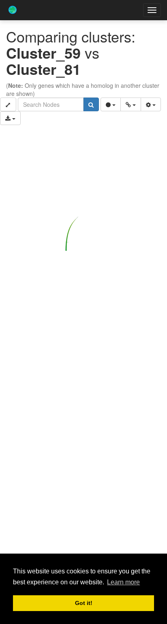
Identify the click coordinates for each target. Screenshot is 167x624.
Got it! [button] (83, 603)
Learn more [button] (123, 582)
